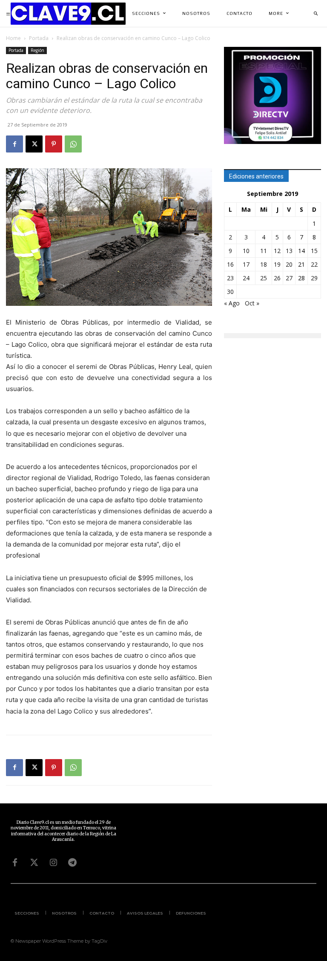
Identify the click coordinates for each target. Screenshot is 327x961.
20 (289, 264)
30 (230, 292)
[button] (315, 14)
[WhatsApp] (73, 143)
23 (230, 278)
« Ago (232, 303)
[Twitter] (34, 862)
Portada (39, 38)
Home (13, 38)
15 (314, 251)
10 (246, 251)
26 (277, 278)
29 (314, 278)
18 (263, 264)
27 (289, 278)
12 (277, 251)
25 (263, 278)
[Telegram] (72, 862)
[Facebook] (14, 143)
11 (263, 251)
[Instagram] (53, 862)
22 (314, 264)
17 (246, 264)
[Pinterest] (53, 143)
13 (289, 251)
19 (277, 264)
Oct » (252, 303)
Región (37, 50)
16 (230, 264)
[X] (34, 143)
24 (246, 278)
